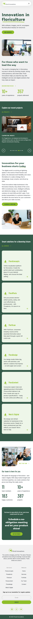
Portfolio (23, 577)
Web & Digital (9, 587)
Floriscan (9, 577)
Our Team (24, 581)
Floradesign (9, 584)
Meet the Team (23, 463)
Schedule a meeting (9, 204)
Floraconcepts (9, 571)
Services (23, 574)
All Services (5, 246)
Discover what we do (8, 86)
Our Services (8, 32)
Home (24, 571)
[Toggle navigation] (29, 3)
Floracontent (9, 581)
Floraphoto (9, 574)
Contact (24, 584)
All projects (5, 112)
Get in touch (16, 534)
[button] (10, 150)
